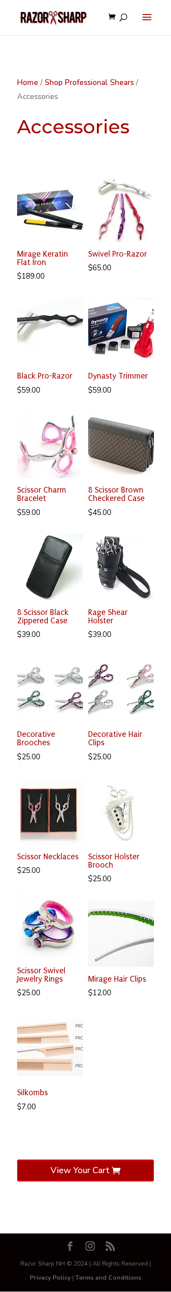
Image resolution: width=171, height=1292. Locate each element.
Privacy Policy (50, 1278)
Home (27, 82)
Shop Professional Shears (89, 82)
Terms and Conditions (108, 1278)
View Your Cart (79, 1170)
